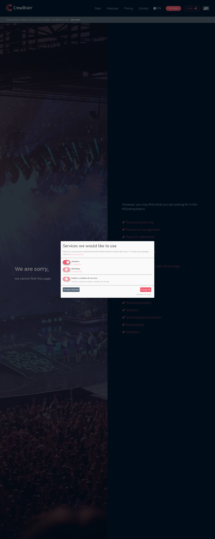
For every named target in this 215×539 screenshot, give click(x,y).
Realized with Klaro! (143, 295)
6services (77, 271)
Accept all (145, 289)
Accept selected (71, 289)
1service (76, 264)
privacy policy (77, 254)
